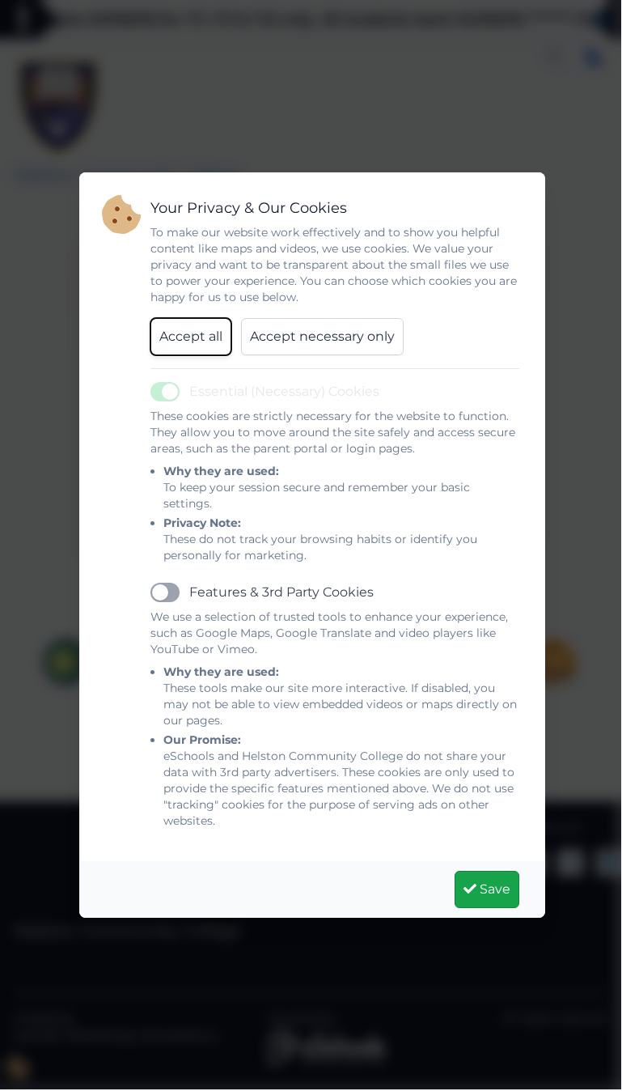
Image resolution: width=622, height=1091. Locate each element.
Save (493, 889)
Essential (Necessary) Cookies (284, 391)
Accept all (190, 336)
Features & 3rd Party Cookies (281, 592)
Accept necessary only (322, 336)
